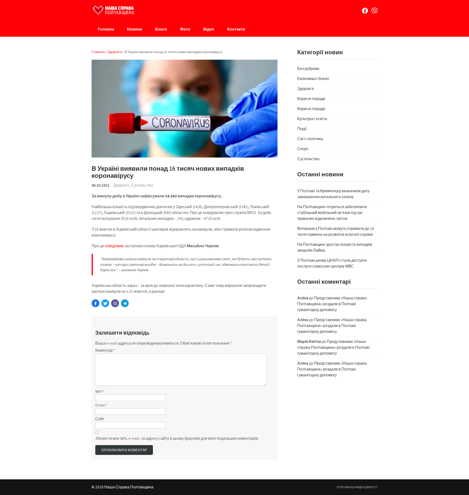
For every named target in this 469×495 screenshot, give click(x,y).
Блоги (161, 29)
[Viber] (374, 11)
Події (302, 128)
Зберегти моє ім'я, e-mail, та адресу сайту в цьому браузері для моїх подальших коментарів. (177, 438)
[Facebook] (365, 11)
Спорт (303, 148)
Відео (208, 29)
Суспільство (142, 185)
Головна (106, 29)
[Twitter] (105, 303)
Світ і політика (310, 138)
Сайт (99, 418)
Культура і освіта (312, 118)
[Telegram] (125, 303)
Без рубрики (308, 68)
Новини (134, 29)
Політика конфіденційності (357, 487)
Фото (185, 29)
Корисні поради (311, 98)
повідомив (114, 245)
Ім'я (99, 391)
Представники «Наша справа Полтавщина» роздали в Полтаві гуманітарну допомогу (332, 303)
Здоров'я (121, 185)
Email (101, 405)
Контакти (236, 29)
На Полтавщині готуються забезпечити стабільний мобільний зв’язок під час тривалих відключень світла (332, 212)
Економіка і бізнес (313, 78)
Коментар (105, 350)
